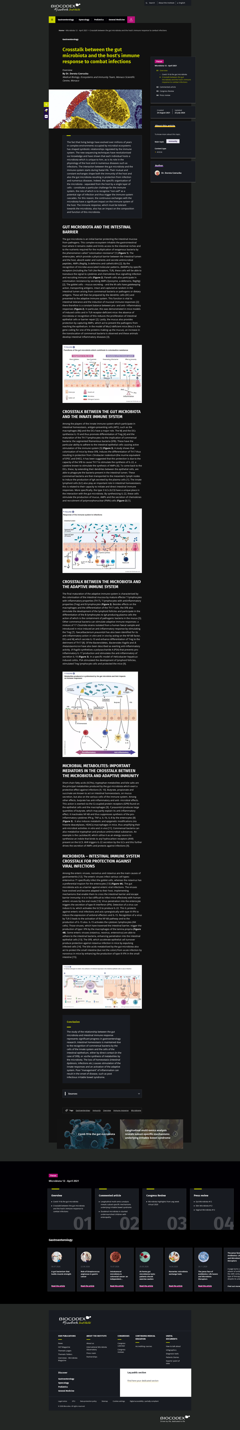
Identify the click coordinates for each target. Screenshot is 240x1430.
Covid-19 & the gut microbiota (174, 74)
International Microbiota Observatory (96, 1348)
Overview (107, 1110)
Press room (91, 1353)
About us (90, 1343)
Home (61, 30)
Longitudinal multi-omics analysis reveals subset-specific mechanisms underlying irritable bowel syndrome (116, 1204)
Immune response (121, 1110)
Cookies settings (119, 1401)
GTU (73, 1401)
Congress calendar (121, 1344)
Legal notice (62, 1401)
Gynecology (84, 19)
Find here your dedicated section (143, 1380)
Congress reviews (121, 1350)
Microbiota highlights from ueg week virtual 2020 (163, 1203)
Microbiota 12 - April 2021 (77, 30)
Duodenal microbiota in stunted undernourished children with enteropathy (114, 1214)
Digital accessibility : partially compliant (144, 1401)
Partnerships (91, 1357)
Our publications (67, 1336)
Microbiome (136, 1110)
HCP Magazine (64, 1347)
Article (159, 152)
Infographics (171, 1350)
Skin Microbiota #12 (204, 1206)
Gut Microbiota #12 (204, 1201)
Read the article (58, 1286)
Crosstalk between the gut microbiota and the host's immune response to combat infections (176, 79)
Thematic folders (65, 1354)
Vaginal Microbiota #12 (205, 1210)
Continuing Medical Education (145, 1337)
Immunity (97, 1110)
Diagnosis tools (172, 1353)
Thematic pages (64, 1350)
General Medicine (117, 19)
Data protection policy (88, 1401)
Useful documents (171, 1337)
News (60, 1343)
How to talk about (173, 1346)
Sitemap (105, 1401)
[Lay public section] (131, 19)
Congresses (123, 1336)
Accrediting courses (144, 1346)
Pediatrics (99, 19)
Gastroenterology (66, 19)
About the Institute (166, 3)
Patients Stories (172, 1357)
